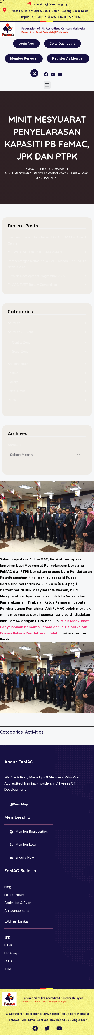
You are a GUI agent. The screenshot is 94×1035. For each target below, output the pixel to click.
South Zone (20, 351)
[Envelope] (53, 74)
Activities (14, 323)
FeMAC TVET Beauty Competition (32, 284)
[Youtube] (60, 74)
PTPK (12, 400)
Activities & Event (20, 332)
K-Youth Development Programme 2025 (36, 276)
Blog (7, 887)
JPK (7, 937)
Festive (13, 373)
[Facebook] (46, 74)
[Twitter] (47, 1028)
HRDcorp (11, 953)
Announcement (18, 364)
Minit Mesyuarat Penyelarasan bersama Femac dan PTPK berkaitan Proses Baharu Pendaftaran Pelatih (44, 626)
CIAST (9, 961)
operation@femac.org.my (50, 4)
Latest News (17, 391)
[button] (47, 85)
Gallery (13, 382)
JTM (7, 969)
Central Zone (21, 342)
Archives (14, 445)
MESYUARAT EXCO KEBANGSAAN (35, 252)
